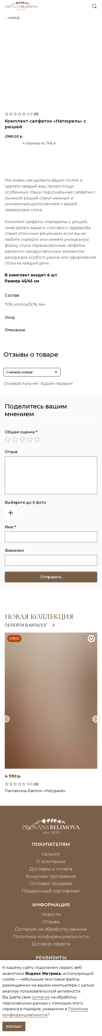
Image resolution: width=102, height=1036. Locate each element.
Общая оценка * (21, 432)
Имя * (10, 527)
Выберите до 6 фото (25, 502)
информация (51, 904)
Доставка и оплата (50, 869)
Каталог (51, 854)
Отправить (51, 577)
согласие (41, 997)
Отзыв (11, 452)
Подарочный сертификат (51, 891)
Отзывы (51, 921)
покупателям (51, 844)
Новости (51, 914)
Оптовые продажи (50, 883)
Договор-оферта (51, 944)
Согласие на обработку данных (51, 929)
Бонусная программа (51, 876)
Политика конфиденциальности (51, 936)
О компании (50, 861)
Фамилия (14, 550)
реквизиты (51, 958)
